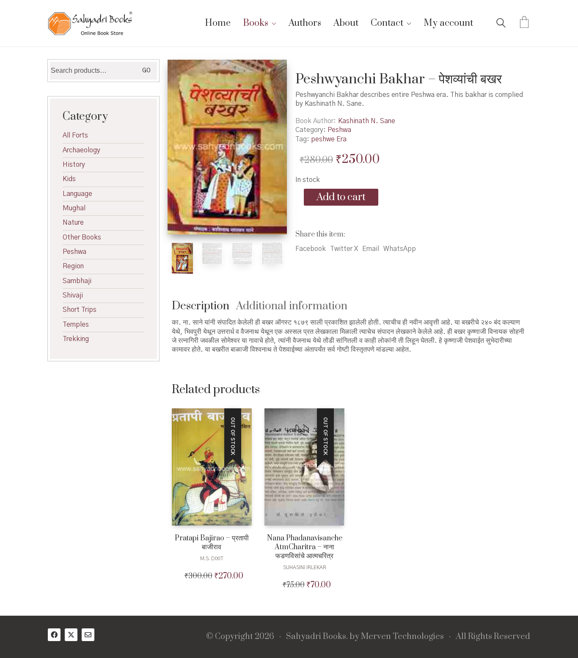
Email (370, 248)
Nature (73, 222)
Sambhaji (77, 281)
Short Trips (79, 309)
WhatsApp (399, 248)
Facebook (310, 248)
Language (77, 193)
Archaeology (81, 150)
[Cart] (524, 23)
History (74, 164)
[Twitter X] (71, 634)
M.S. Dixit (211, 558)
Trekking (76, 339)
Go (146, 71)
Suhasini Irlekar (304, 567)
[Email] (88, 634)
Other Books (82, 237)
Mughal (74, 208)
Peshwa (339, 130)
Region (73, 266)
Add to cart (341, 197)
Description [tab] (200, 306)
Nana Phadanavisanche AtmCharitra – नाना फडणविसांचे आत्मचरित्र (304, 547)
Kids (69, 179)
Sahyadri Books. (317, 637)
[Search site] (501, 24)
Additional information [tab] (291, 306)
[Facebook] (54, 634)
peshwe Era (329, 139)
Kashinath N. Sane (366, 121)
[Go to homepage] (90, 23)
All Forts (75, 135)
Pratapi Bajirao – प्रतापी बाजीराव (212, 543)
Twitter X (344, 248)
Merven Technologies (402, 637)
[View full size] (182, 73)
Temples (76, 324)
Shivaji (73, 295)
